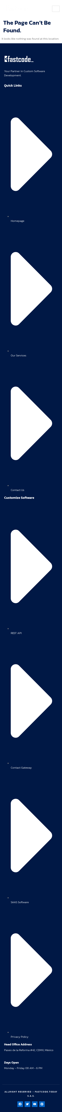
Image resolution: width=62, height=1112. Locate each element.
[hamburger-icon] (56, 9)
